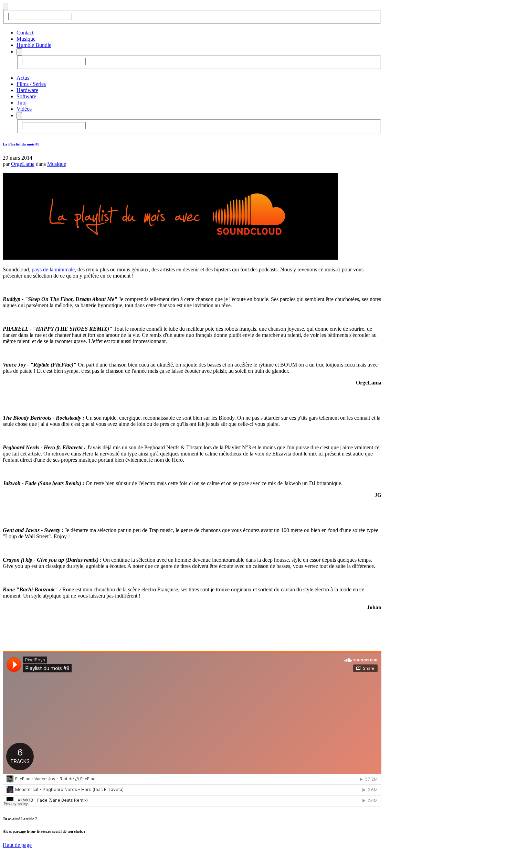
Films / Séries (31, 84)
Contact (25, 33)
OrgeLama (22, 164)
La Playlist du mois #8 (21, 144)
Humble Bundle (34, 45)
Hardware (27, 90)
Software (26, 96)
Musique (26, 39)
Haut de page (17, 845)
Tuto (22, 103)
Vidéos (24, 109)
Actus (23, 78)
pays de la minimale (53, 269)
